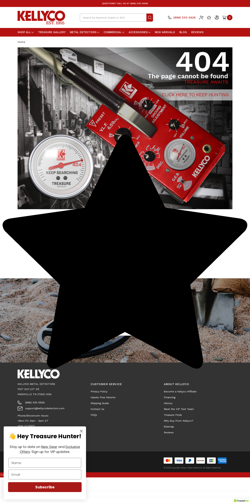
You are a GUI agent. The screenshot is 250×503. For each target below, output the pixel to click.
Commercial (113, 32)
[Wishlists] (209, 17)
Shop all (24, 32)
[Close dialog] (81, 431)
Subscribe (45, 487)
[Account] (217, 17)
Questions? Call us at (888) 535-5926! (125, 3)
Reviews (197, 32)
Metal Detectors (83, 32)
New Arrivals (165, 32)
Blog (183, 32)
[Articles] (201, 17)
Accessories (138, 32)
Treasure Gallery (52, 32)
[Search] (149, 18)
